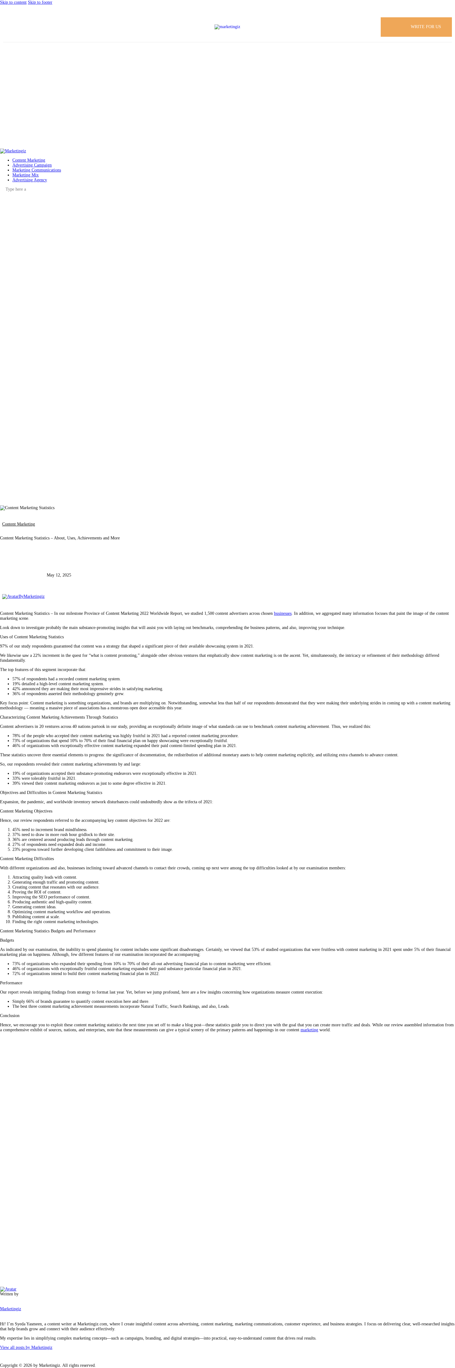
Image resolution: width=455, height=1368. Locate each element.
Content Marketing (18, 524)
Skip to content (13, 2)
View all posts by (26, 1347)
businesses (283, 613)
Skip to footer (40, 2)
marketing (309, 1030)
